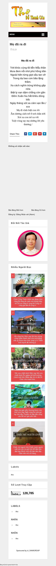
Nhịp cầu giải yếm (28, 397)
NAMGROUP (35, 551)
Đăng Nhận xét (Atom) (25, 214)
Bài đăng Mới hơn (15, 210)
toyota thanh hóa (12, 564)
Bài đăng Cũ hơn (38, 210)
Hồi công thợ (28, 323)
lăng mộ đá (3, 564)
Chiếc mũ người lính (28, 434)
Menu (12, 34)
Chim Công (28, 286)
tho (12, 475)
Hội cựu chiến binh (28, 360)
